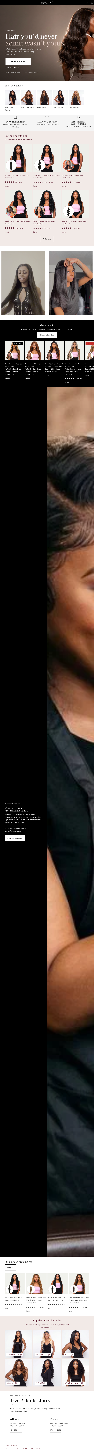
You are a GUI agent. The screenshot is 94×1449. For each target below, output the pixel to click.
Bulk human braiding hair (19, 1261)
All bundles (47, 239)
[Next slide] (86, 100)
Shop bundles (18, 61)
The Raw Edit (47, 325)
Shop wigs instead (12, 67)
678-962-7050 (55, 1430)
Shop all (10, 1268)
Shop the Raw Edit (47, 335)
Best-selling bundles (16, 135)
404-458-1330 (16, 1430)
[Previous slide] (7, 157)
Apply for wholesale (14, 838)
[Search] (7, 2)
